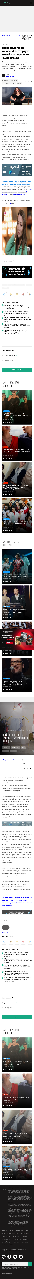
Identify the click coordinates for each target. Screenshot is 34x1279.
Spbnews (9, 1273)
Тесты (11, 1230)
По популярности (7, 360)
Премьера (5, 750)
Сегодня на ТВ (13, 80)
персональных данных (11, 1268)
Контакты (4, 1245)
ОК (30, 1264)
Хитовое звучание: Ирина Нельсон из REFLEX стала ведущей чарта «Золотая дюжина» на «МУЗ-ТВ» (17, 331)
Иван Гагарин (10, 76)
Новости (19, 83)
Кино (3, 1233)
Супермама (5, 80)
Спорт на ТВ (16, 1236)
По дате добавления (8, 355)
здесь (12, 203)
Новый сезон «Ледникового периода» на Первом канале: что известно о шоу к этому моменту (17, 979)
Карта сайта (5, 1249)
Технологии (25, 1233)
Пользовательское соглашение (12, 1250)
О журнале (24, 1242)
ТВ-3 (23, 747)
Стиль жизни (17, 1239)
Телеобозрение (6, 1236)
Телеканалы (19, 1230)
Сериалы (28, 1230)
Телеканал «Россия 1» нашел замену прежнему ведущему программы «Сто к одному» (17, 325)
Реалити (13, 83)
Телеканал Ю (5, 83)
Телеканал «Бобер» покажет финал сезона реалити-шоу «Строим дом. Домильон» (16, 313)
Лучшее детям (6, 1239)
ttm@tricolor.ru (28, 1216)
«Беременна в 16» (19, 194)
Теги (11, 1245)
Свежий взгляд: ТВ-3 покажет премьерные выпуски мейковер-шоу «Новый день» (16, 306)
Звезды (25, 1236)
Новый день (5, 747)
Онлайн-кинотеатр (13, 1233)
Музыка (25, 1239)
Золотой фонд (6, 1242)
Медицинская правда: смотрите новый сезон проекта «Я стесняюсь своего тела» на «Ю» (18, 319)
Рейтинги (16, 1242)
